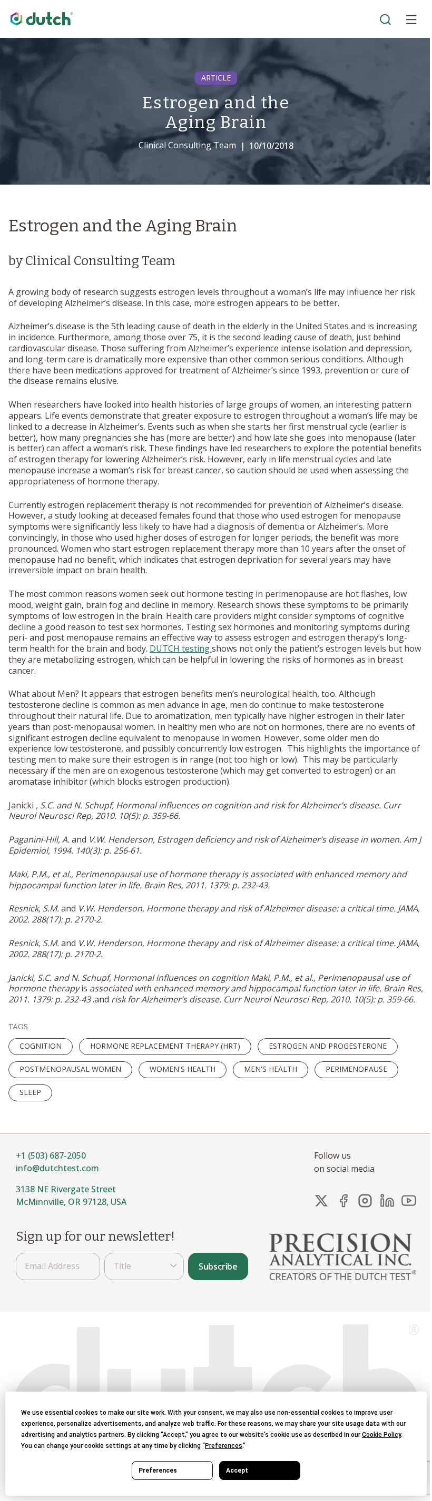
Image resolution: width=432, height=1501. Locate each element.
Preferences (158, 1470)
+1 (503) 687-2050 (51, 1155)
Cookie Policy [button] (381, 1434)
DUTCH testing (181, 648)
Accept (237, 1470)
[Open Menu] (410, 18)
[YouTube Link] (408, 1200)
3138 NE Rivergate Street (66, 1189)
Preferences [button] (223, 1445)
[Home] (42, 19)
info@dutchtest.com (57, 1168)
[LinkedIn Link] (387, 1200)
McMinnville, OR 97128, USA (71, 1202)
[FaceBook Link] (343, 1200)
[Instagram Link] (365, 1200)
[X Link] (321, 1200)
